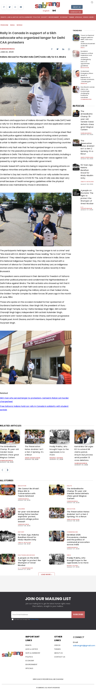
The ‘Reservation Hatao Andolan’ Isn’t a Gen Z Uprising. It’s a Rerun (88, 147)
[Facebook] (4, 7)
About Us (77, 7)
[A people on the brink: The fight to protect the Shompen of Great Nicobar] (7, 559)
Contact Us (76, 12)
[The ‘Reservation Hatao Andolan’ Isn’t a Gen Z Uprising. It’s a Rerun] (76, 142)
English (46, 10)
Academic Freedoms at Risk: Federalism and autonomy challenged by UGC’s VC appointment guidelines (87, 58)
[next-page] (7, 470)
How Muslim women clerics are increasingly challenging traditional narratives (88, 92)
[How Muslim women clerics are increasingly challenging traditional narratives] (76, 89)
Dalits (76, 115)
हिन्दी (54, 10)
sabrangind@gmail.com (84, 645)
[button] (92, 2)
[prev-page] (2, 470)
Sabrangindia (7, 49)
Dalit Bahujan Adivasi (77, 193)
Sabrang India (23, 524)
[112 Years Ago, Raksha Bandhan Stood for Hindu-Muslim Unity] (76, 167)
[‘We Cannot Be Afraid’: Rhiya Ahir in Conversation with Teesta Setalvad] (7, 489)
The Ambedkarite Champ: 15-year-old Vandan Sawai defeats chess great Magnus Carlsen (87, 120)
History (76, 169)
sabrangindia (86, 133)
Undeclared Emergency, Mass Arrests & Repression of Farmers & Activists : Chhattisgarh (87, 76)
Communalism (86, 99)
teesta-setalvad (87, 182)
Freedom (4, 25)
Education (85, 67)
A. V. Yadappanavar (86, 207)
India (12, 25)
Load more (46, 574)
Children (21, 509)
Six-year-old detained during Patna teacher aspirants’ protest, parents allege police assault (28, 516)
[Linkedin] (63, 49)
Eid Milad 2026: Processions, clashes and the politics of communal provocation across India (78, 540)
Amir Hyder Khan (87, 157)
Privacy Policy (34, 619)
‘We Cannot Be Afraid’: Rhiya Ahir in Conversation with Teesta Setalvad (28, 492)
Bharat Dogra (56, 458)
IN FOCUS (78, 106)
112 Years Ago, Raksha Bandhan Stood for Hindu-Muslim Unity (87, 171)
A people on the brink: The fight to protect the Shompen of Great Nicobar (87, 197)
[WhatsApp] (15, 7)
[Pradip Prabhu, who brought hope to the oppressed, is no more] (60, 437)
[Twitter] (9, 7)
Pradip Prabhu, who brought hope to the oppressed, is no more (77, 560)
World (19, 25)
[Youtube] (21, 7)
